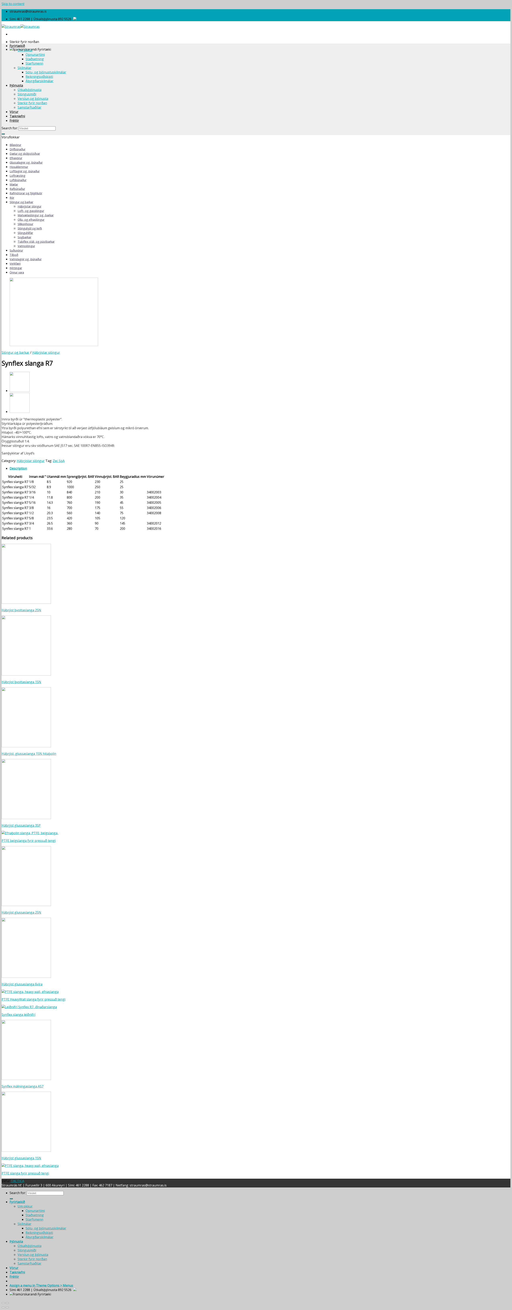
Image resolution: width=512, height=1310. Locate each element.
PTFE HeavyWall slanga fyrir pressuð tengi (33, 999)
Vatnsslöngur (26, 246)
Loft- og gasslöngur (31, 211)
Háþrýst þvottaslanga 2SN (21, 610)
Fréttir (14, 120)
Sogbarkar (24, 237)
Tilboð (14, 255)
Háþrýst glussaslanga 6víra (22, 984)
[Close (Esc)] (3, 1303)
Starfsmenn (34, 63)
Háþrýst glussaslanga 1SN (21, 1158)
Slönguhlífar (25, 233)
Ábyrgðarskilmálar (39, 81)
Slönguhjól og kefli (30, 228)
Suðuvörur (16, 250)
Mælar (14, 184)
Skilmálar (24, 68)
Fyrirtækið (17, 46)
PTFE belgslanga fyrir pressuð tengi (29, 840)
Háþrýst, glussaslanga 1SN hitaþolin (29, 753)
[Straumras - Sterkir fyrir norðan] (21, 26)
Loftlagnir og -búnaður (25, 171)
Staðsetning (35, 59)
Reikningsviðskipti (39, 76)
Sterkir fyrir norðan (32, 103)
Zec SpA (59, 461)
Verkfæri (15, 263)
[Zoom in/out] (7, 1303)
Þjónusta (16, 85)
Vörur (14, 112)
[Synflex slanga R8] (20, 390)
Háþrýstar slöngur (29, 206)
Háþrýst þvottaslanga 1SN (21, 682)
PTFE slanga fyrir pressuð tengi (25, 1173)
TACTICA (17, 1181)
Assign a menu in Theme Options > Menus (41, 1285)
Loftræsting (17, 176)
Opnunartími (35, 54)
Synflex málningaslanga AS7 (22, 1086)
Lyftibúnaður (18, 180)
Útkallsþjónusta (29, 90)
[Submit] (3, 134)
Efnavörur (16, 158)
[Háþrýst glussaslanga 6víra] (20, 411)
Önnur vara (17, 272)
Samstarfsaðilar (29, 107)
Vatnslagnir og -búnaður (26, 259)
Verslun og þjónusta (33, 98)
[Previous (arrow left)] (3, 1307)
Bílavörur (15, 145)
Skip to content (13, 4)
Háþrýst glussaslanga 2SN (21, 912)
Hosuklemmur (19, 167)
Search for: (10, 128)
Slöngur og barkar (21, 202)
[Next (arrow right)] (7, 1307)
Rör (12, 198)
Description (18, 468)
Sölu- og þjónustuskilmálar (46, 72)
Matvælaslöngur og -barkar (36, 215)
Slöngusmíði (27, 94)
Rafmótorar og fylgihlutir (26, 193)
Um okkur (25, 50)
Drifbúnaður (17, 149)
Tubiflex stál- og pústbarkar (36, 241)
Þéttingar (16, 268)
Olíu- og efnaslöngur (31, 219)
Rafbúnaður (17, 189)
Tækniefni (17, 116)
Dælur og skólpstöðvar (25, 154)
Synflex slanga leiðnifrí (18, 1014)
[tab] (260, 468)
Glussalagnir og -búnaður (26, 162)
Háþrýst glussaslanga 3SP (21, 825)
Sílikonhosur (25, 224)
